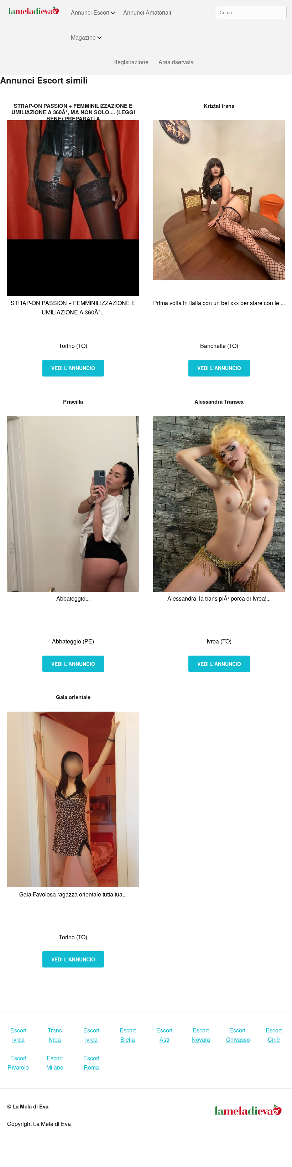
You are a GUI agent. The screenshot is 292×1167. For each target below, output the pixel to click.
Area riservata (176, 62)
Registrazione (130, 62)
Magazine (83, 37)
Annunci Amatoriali (147, 12)
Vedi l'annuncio (73, 368)
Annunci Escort (90, 12)
